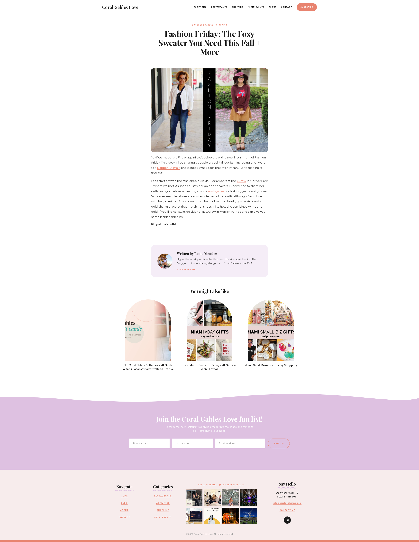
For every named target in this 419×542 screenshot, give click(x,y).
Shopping (237, 7)
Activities (200, 7)
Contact (286, 7)
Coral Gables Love (120, 7)
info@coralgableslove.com (287, 503)
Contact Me (287, 510)
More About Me (186, 269)
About (273, 7)
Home (124, 496)
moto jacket (216, 191)
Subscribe (307, 7)
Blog (124, 503)
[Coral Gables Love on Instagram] (287, 520)
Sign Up (279, 443)
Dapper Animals (168, 167)
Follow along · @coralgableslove (221, 484)
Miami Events (256, 7)
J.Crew (241, 181)
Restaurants (219, 7)
